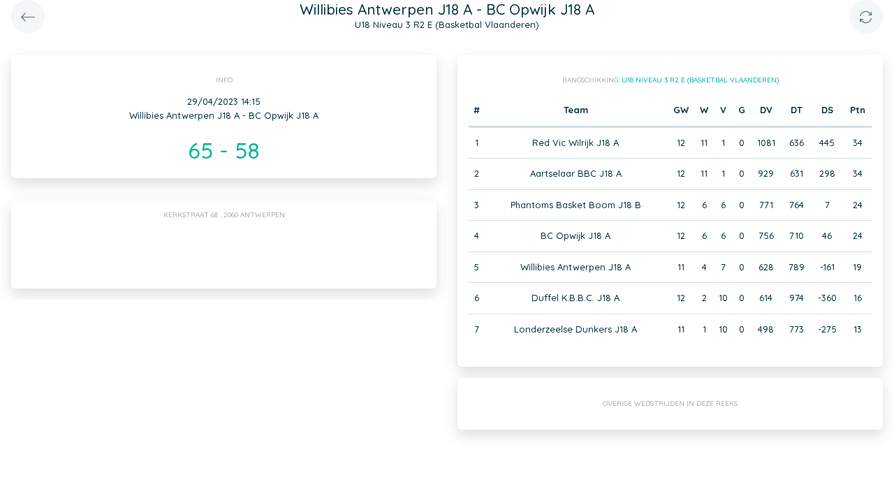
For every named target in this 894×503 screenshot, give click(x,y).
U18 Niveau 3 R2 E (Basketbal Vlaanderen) (700, 80)
